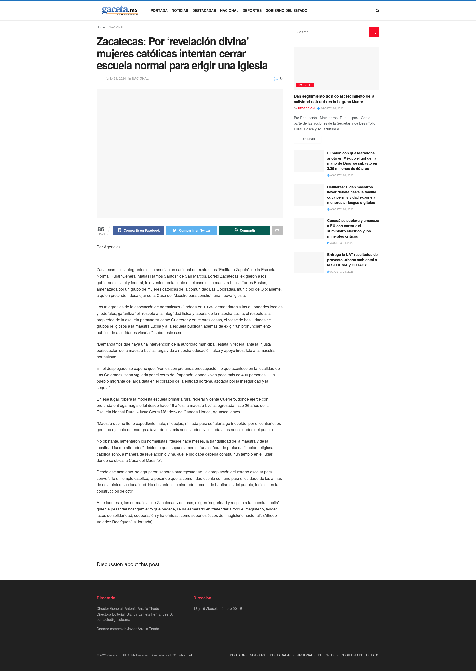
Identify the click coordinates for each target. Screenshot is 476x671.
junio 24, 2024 (116, 78)
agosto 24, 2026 (331, 108)
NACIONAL (229, 10)
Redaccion (306, 108)
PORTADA (159, 10)
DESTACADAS (204, 10)
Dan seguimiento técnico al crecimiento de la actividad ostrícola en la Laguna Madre (334, 98)
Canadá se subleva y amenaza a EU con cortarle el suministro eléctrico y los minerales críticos (353, 228)
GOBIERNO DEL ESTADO (286, 10)
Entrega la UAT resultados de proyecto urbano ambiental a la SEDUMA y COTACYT (352, 260)
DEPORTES (252, 10)
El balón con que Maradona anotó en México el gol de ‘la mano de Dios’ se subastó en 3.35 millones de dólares (352, 160)
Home (101, 27)
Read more (307, 139)
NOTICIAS (180, 10)
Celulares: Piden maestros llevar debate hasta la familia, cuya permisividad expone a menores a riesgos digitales (352, 194)
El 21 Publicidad (181, 655)
